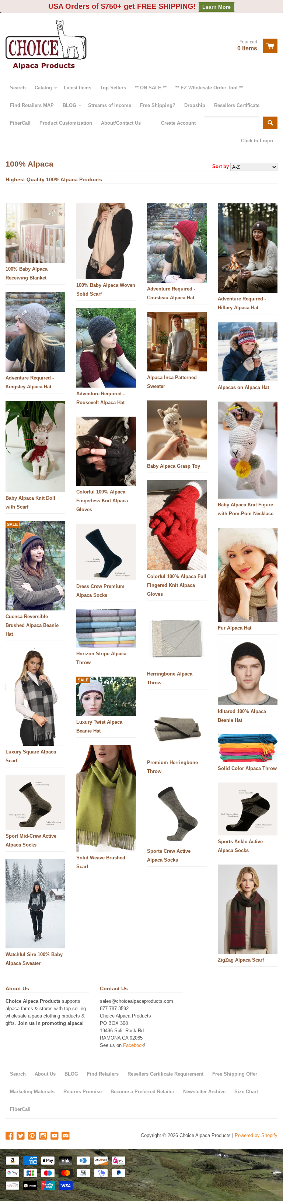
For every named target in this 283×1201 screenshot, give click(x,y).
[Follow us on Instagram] (44, 1136)
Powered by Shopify (256, 1135)
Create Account (178, 123)
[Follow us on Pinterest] (33, 1136)
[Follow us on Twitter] (21, 1136)
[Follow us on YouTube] (55, 1136)
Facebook (133, 1045)
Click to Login (257, 140)
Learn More (216, 7)
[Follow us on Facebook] (10, 1136)
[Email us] (66, 1136)
